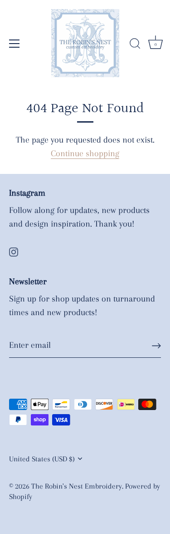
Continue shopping (85, 153)
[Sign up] (156, 345)
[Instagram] (13, 251)
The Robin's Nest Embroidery (76, 486)
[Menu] (14, 44)
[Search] (135, 45)
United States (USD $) (42, 459)
